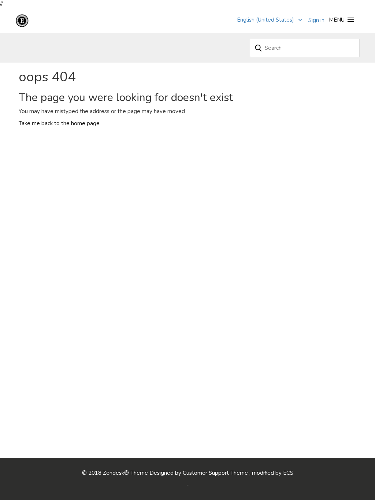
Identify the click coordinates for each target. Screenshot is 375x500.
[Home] (36, 20)
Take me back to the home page (59, 123)
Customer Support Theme (216, 473)
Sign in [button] (316, 20)
